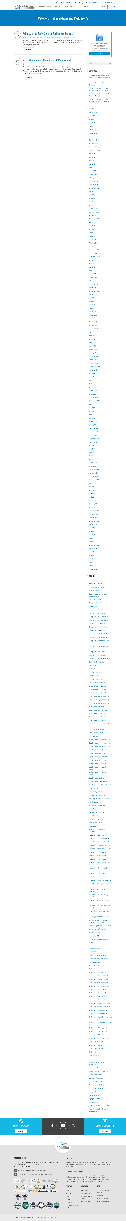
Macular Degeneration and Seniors (100, 926)
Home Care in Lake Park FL (97, 845)
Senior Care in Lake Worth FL (98, 996)
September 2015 (94, 521)
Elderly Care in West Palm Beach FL (42, 37)
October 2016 (93, 476)
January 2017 (93, 466)
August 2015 (93, 524)
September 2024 (94, 188)
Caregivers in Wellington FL (97, 652)
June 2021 (92, 301)
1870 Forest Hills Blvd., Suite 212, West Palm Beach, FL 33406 (35, 1175)
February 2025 (93, 174)
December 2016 (94, 470)
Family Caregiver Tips (96, 792)
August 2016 (93, 483)
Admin (26, 37)
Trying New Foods (94, 1099)
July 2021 (92, 298)
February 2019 (93, 391)
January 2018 (93, 425)
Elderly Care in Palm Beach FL (98, 760)
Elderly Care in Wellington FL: (98, 781)
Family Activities (94, 788)
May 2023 (92, 233)
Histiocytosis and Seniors (97, 819)
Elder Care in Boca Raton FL (98, 693)
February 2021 (93, 315)
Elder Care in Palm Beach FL (98, 713)
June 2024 (92, 198)
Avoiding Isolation (94, 591)
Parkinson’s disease (71, 37)
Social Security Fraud (95, 1075)
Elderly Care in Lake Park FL (97, 750)
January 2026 (93, 136)
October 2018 (93, 397)
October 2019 (93, 363)
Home (67, 1190)
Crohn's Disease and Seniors (98, 669)
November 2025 (94, 143)
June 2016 (92, 490)
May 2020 (92, 339)
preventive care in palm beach (98, 955)
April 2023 (92, 236)
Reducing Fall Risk (94, 962)
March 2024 (93, 205)
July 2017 (92, 445)
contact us (69, 1181)
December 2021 (94, 284)
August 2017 (93, 442)
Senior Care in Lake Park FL (97, 989)
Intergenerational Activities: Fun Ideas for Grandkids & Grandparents (99, 83)
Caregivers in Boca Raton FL (98, 610)
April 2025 (92, 167)
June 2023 (92, 229)
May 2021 (92, 305)
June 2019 (92, 377)
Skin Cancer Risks (94, 1068)
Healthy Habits (93, 802)
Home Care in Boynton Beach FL (99, 838)
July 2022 (92, 260)
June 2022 (92, 264)
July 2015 (92, 528)
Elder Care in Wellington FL (97, 729)
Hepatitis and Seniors (96, 816)
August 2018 (93, 404)
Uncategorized (93, 1102)
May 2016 (92, 494)
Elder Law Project (94, 736)
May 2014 (92, 542)
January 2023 (93, 246)
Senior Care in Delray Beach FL (99, 986)
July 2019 (92, 373)
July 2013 (92, 552)
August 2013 (93, 548)
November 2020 (94, 325)
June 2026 (92, 119)
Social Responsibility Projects (98, 1071)
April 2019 (92, 384)
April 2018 (92, 415)
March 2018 (93, 418)
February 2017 (93, 463)
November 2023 (94, 215)
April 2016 (92, 497)
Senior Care (93, 969)
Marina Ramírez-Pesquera (32, 64)
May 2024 (92, 202)
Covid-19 (68, 1196)
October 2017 (93, 435)
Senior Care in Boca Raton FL (98, 972)
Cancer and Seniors (95, 599)
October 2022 (93, 253)
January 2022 (93, 281)
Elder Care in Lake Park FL (97, 707)
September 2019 (94, 367)
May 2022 (92, 267)
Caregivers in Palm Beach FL (98, 634)
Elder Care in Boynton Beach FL (99, 696)
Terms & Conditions (102, 1198)
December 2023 (94, 212)
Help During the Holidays (97, 812)
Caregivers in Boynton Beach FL (99, 613)
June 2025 (92, 161)
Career (68, 1199)
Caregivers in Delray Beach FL (98, 617)
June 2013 (92, 555)
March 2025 (93, 171)
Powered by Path (52, 1217)
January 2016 (93, 507)
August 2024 (93, 191)
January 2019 (93, 394)
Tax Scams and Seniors (96, 1085)
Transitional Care (94, 1095)
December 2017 (94, 428)
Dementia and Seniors (96, 672)
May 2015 (92, 535)
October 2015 (93, 518)
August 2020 (93, 332)
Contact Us (69, 1202)
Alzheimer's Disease (95, 584)
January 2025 (93, 178)
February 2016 (93, 504)
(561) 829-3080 (108, 3)
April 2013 (92, 562)
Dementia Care (94, 676)
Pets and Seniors (94, 948)
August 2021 (93, 294)
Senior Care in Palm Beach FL (98, 1010)
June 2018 (92, 411)
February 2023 (93, 243)
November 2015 (94, 514)
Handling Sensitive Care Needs (99, 799)
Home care (92, 826)
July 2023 (92, 226)
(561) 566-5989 (93, 3)
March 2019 (93, 387)
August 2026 (93, 112)
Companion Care (94, 665)
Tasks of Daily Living (95, 1081)
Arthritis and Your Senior (97, 587)
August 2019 (93, 370)
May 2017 (92, 452)
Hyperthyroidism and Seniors (98, 917)
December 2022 (94, 250)
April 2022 (92, 270)
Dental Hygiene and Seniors (98, 683)
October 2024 (93, 185)
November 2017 (94, 432)
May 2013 (92, 559)
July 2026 (92, 116)
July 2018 (92, 408)
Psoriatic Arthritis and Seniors (98, 959)
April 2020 (92, 342)
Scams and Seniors (95, 965)
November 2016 (94, 473)
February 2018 (93, 421)
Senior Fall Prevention (96, 1049)
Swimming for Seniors (96, 1078)
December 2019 (94, 356)
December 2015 (94, 511)
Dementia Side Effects (96, 679)
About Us (68, 1193)
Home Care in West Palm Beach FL (100, 880)
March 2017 (93, 459)
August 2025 (93, 154)
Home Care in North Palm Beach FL (100, 849)
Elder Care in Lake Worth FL (98, 710)
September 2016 (94, 480)
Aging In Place (85, 1190)
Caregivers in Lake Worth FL (98, 627)
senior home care (94, 1055)
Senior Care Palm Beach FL (97, 1042)
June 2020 (92, 336)
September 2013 (94, 545)
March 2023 (93, 239)
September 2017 (94, 439)
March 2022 (93, 274)
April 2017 (92, 456)
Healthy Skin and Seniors (97, 805)
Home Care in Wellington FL (98, 873)
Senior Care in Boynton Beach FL (99, 976)
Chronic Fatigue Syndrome (97, 662)
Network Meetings (95, 932)
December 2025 (94, 140)
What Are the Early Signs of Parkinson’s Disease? (49, 33)
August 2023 (93, 222)
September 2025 (94, 150)
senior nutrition (94, 1059)
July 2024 (92, 195)
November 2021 (94, 288)
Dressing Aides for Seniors (97, 686)
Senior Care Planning (96, 1045)
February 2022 (93, 277)
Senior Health (93, 1052)
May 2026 (92, 123)
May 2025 (92, 164)
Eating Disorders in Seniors (98, 689)
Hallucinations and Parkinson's (99, 795)
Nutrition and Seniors (96, 936)
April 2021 (92, 308)
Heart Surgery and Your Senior (99, 809)
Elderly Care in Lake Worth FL (98, 757)
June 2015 (92, 531)
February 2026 (93, 133)
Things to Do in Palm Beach (98, 1092)
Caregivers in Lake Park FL (97, 623)
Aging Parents (93, 580)
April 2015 (92, 538)
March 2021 (93, 312)
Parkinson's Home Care (59, 37)
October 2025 (93, 147)
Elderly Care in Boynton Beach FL (99, 740)
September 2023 (94, 219)
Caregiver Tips (93, 606)
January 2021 (93, 318)
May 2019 (92, 380)
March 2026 (93, 130)
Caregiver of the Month (96, 603)
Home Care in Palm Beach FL (98, 852)
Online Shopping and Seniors (98, 939)
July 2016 (92, 487)
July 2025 (92, 157)
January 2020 (93, 353)
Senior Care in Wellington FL (98, 1028)
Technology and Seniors (96, 1088)
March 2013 (93, 566)
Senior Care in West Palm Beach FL (100, 1035)
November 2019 (94, 360)
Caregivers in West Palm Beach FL (100, 659)
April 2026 (92, 126)
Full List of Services (86, 1201)
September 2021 (94, 291)
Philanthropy (93, 952)
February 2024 (93, 209)
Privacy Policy (100, 1195)
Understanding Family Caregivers (99, 1106)
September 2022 (94, 257)
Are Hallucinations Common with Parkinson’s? (47, 60)
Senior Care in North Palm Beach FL (100, 1003)
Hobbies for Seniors (95, 823)
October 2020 (93, 329)
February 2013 (93, 569)
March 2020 (93, 346)
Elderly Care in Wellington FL (98, 778)
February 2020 (93, 349)
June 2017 (92, 449)
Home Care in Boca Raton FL (98, 835)
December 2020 (94, 322)
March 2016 (93, 500)
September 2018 (94, 401)
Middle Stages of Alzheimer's (98, 929)
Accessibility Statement (103, 1201)
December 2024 (94, 181)
